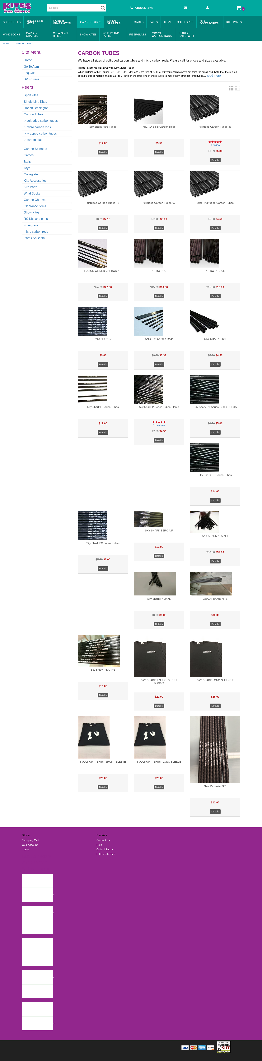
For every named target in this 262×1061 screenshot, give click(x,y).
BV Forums (31, 79)
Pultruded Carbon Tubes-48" (103, 202)
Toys (167, 22)
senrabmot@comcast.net (38, 894)
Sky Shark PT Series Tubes (215, 474)
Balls (153, 22)
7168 (26, 987)
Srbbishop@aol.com (35, 991)
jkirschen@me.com (34, 927)
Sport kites (12, 22)
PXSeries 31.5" (103, 338)
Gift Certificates (105, 854)
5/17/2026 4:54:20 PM (36, 948)
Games (138, 22)
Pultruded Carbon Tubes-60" (159, 202)
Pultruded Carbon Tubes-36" (215, 126)
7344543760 (143, 8)
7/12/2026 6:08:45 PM (36, 916)
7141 (26, 1019)
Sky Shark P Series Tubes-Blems (159, 406)
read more (214, 75)
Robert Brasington (62, 22)
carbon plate (34, 139)
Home (28, 60)
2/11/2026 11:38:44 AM (37, 980)
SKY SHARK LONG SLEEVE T (215, 680)
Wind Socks (11, 34)
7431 (26, 891)
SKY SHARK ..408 (215, 338)
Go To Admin (32, 66)
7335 (26, 941)
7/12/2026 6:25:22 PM (36, 898)
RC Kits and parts (110, 34)
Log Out (29, 73)
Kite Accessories (208, 22)
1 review (215, 145)
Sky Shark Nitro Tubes (102, 126)
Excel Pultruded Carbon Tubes (215, 202)
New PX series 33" (215, 786)
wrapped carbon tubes (41, 133)
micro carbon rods (162, 34)
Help (99, 844)
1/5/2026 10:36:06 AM (36, 1013)
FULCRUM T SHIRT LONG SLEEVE (159, 761)
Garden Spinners (113, 22)
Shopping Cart (30, 840)
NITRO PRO (159, 270)
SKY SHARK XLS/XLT (215, 535)
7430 (26, 909)
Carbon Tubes (90, 22)
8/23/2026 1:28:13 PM (36, 884)
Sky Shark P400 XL (159, 598)
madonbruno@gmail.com (38, 977)
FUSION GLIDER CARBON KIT (103, 270)
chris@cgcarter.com (35, 880)
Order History (104, 849)
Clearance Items (61, 34)
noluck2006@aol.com (36, 1009)
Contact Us (103, 840)
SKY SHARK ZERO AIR (159, 530)
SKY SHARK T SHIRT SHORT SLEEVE (159, 682)
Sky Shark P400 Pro (103, 669)
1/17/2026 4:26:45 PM (36, 995)
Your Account (30, 844)
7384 (26, 923)
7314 (26, 955)
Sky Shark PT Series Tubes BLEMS (215, 406)
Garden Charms (32, 34)
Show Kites (88, 34)
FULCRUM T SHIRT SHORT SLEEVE (103, 761)
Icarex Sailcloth (186, 34)
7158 (26, 1005)
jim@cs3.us (30, 959)
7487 (26, 877)
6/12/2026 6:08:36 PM (36, 930)
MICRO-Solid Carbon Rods (159, 126)
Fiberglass (137, 34)
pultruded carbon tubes (42, 120)
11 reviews (159, 425)
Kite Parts (234, 22)
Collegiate (185, 22)
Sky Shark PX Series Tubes (102, 543)
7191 (26, 973)
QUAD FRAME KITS (215, 598)
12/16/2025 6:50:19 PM (37, 1027)
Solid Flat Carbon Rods (159, 338)
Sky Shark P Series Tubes (103, 406)
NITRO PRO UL (215, 270)
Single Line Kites (34, 22)
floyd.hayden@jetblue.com (39, 1023)
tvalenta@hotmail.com (36, 945)
